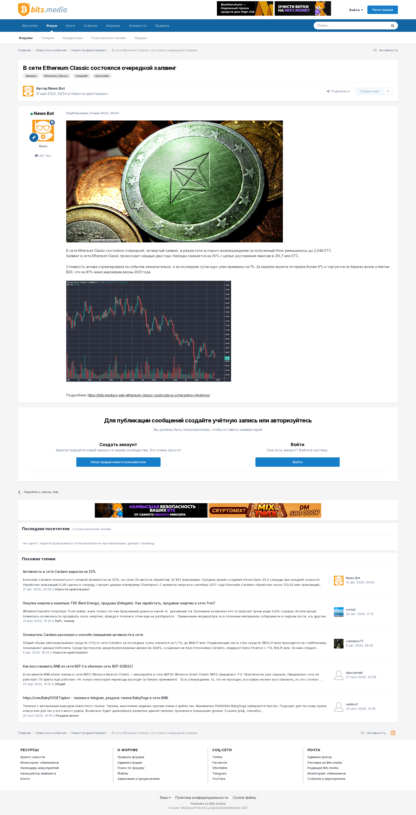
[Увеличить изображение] (174, 181)
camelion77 (355, 641)
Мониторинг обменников (39, 762)
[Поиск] (392, 25)
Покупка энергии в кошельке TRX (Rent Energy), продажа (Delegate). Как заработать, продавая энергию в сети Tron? (119, 603)
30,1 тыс (44, 155)
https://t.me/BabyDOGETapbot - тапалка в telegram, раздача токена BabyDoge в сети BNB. (96, 698)
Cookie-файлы (244, 797)
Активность (138, 25)
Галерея (47, 38)
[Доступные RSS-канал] (393, 733)
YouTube (219, 779)
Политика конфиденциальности (201, 797)
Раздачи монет (67, 715)
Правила (162, 25)
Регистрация (382, 10)
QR (244, 808)
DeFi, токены (64, 621)
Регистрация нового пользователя (118, 462)
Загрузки (113, 25)
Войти (355, 10)
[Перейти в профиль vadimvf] (339, 707)
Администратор (319, 757)
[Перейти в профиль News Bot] (28, 91)
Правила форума (130, 757)
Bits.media (30, 25)
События (90, 25)
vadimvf (352, 704)
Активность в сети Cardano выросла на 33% (59, 572)
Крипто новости (32, 757)
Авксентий (354, 673)
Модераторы (73, 38)
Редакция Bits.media (322, 768)
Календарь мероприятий (39, 768)
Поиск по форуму (130, 768)
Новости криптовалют (89, 94)
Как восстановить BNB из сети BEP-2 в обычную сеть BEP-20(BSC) (78, 666)
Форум (51, 25)
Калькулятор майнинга (38, 773)
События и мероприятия (326, 779)
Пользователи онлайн (108, 38)
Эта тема (374, 25)
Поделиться (339, 91)
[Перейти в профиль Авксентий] (339, 675)
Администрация (129, 762)
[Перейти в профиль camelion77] (339, 643)
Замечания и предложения (138, 779)
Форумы (26, 38)
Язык (164, 797)
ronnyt (351, 609)
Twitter (217, 757)
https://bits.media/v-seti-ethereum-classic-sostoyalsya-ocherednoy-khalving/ (149, 395)
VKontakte (220, 768)
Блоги (70, 25)
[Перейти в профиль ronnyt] (339, 612)
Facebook (219, 762)
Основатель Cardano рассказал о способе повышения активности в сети (83, 635)
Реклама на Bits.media (324, 762)
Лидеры (140, 38)
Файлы (122, 773)
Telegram (219, 773)
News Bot (56, 88)
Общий (60, 684)
